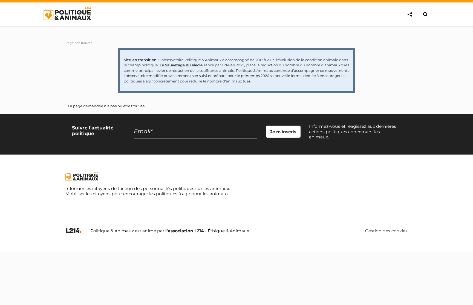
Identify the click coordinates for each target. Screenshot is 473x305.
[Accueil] (67, 25)
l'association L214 (184, 230)
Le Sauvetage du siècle (181, 65)
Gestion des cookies (386, 231)
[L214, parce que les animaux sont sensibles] (73, 230)
